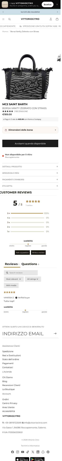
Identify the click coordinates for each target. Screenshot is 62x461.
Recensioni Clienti (11, 385)
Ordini (5, 399)
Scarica (47, 4)
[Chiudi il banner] (57, 4)
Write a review (38, 252)
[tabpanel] (30, 295)
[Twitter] (33, 452)
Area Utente (8, 407)
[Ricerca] (9, 19)
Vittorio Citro (33, 440)
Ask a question (22, 252)
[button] (28, 213)
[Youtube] (22, 452)
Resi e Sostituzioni (11, 355)
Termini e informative (30, 446)
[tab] (30, 264)
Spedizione (7, 351)
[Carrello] (57, 19)
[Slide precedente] (3, 12)
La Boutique (8, 389)
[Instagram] (17, 452)
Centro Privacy (9, 403)
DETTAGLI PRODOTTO (12, 166)
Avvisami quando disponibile (30, 143)
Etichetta (7, 186)
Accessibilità (8, 411)
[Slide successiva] (57, 12)
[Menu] (3, 19)
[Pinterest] (48, 452)
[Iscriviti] (55, 334)
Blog (4, 381)
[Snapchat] (43, 452)
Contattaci (7, 367)
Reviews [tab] (12, 264)
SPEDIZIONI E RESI (10, 173)
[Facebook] (12, 452)
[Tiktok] (27, 452)
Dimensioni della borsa (32, 130)
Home (5, 31)
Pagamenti (8, 363)
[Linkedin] (38, 452)
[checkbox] (11, 285)
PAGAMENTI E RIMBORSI (13, 179)
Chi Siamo (7, 377)
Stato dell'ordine (10, 359)
